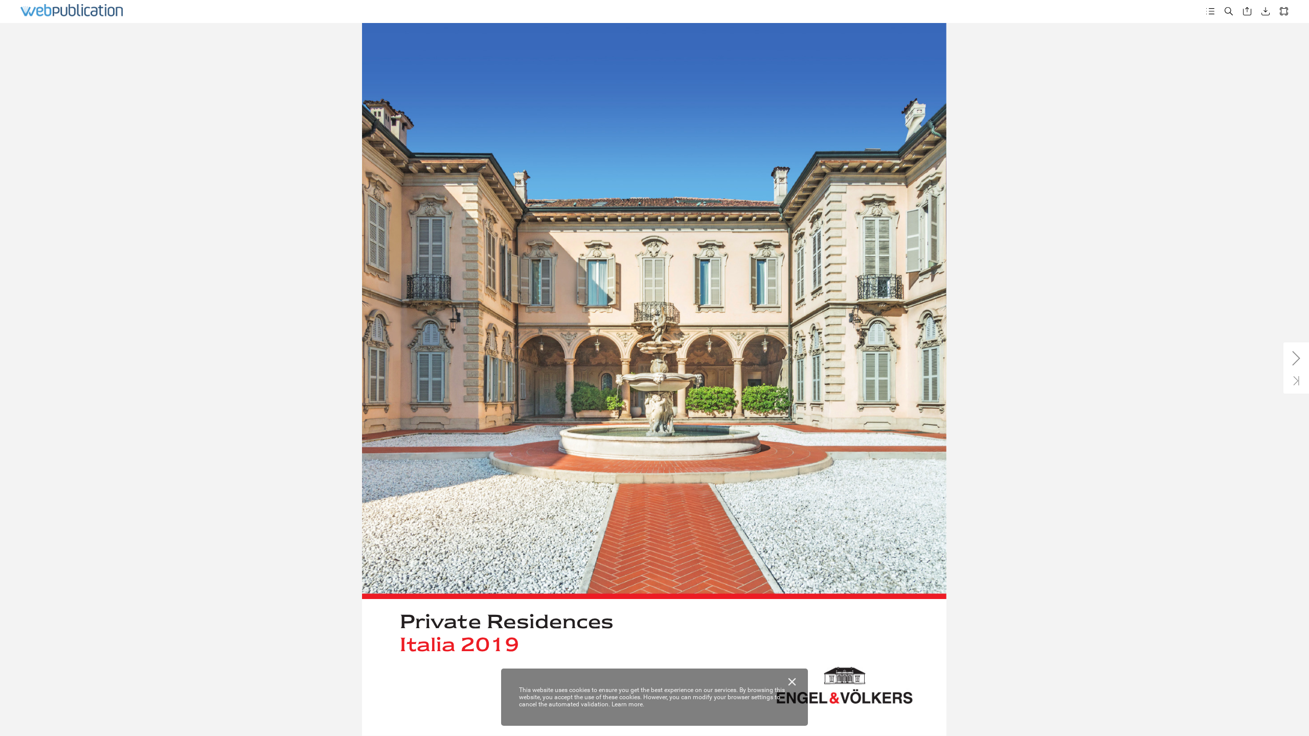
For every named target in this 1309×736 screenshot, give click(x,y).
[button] (1210, 11)
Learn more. (628, 704)
